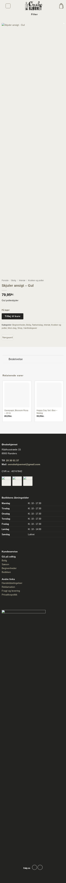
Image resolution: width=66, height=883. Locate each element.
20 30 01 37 (12, 460)
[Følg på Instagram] (40, 867)
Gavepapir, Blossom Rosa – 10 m (16, 411)
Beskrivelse (16, 359)
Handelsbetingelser (12, 583)
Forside (5, 280)
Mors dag (12, 328)
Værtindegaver (30, 328)
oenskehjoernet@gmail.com (24, 464)
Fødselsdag (37, 325)
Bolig (13, 280)
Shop (19, 328)
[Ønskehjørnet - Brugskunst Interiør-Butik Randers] (33, 6)
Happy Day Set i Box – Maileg (47, 411)
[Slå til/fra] (5, 359)
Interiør (22, 280)
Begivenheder (18, 325)
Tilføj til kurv (12, 316)
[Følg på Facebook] (34, 867)
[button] (8, 6)
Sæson (5, 564)
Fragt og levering (11, 590)
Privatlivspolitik (9, 594)
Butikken (6, 572)
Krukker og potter (36, 280)
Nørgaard (7, 337)
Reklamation (8, 587)
